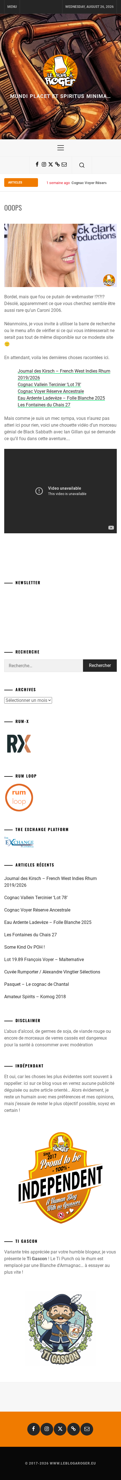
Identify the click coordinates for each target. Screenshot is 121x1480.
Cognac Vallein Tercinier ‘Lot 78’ (49, 384)
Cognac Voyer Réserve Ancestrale (51, 391)
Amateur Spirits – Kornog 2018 (35, 996)
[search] (82, 165)
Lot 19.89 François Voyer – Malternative (44, 959)
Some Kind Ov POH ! (24, 947)
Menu (12, 7)
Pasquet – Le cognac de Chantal (36, 984)
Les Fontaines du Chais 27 (44, 404)
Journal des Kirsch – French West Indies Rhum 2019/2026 (50, 882)
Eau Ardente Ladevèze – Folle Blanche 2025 (61, 398)
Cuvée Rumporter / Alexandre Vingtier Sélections (52, 972)
